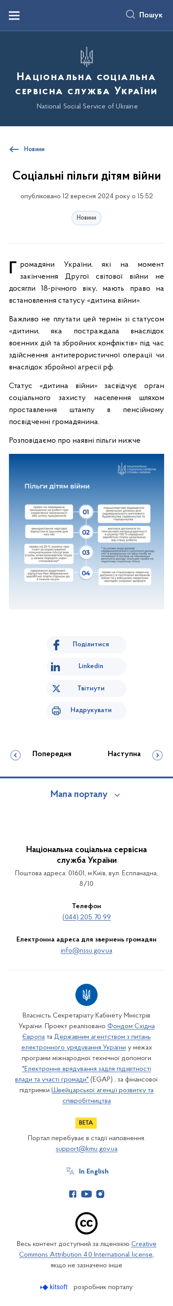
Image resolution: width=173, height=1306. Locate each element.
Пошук (151, 16)
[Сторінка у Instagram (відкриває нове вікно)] (100, 1194)
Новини (86, 218)
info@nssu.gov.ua (86, 950)
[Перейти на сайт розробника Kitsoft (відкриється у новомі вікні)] (54, 1287)
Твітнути (91, 688)
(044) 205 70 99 (87, 917)
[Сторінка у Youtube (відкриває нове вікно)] (86, 1194)
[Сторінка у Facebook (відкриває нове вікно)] (72, 1194)
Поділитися (91, 644)
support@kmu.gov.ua (87, 1149)
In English (94, 1171)
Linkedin (91, 666)
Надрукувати (91, 710)
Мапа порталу (79, 795)
